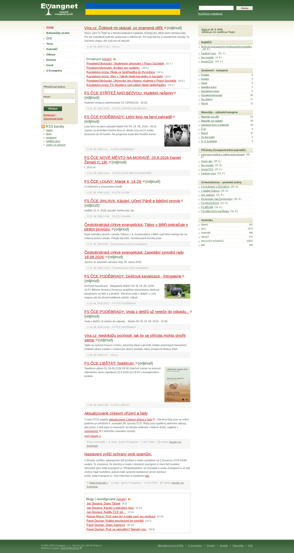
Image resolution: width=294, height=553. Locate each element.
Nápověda (238, 545)
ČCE (49, 38)
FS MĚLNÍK (207, 207)
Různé (204, 103)
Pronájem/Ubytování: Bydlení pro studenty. (113, 67)
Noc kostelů (207, 57)
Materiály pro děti (210, 116)
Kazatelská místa (210, 91)
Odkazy (51, 54)
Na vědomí (206, 99)
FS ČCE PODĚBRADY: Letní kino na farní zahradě (128, 117)
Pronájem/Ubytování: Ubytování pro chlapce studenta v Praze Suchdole (131, 80)
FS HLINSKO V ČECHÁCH (215, 186)
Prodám (205, 74)
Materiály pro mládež (212, 120)
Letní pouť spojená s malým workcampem (223, 154)
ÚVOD (50, 27)
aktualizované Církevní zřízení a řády (130, 419)
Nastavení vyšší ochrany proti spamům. (118, 454)
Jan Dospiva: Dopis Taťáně (103, 503)
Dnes (204, 29)
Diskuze (51, 59)
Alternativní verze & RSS (170, 545)
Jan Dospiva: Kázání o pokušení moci (110, 507)
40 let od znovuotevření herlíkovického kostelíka (226, 46)
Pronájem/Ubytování (211, 95)
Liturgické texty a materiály (215, 125)
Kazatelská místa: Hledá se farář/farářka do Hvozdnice (121, 72)
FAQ (250, 545)
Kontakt (224, 545)
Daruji (204, 83)
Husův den (206, 161)
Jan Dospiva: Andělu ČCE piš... (106, 512)
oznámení (51, 137)
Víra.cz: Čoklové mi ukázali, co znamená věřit (124, 28)
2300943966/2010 (69, 548)
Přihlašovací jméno (54, 87)
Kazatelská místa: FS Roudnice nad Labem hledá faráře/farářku (126, 85)
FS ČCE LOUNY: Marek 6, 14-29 (113, 181)
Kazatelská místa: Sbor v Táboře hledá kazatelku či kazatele (125, 76)
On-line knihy (208, 137)
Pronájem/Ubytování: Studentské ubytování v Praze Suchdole (125, 63)
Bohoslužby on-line (58, 33)
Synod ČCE (207, 61)
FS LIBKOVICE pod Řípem (215, 211)
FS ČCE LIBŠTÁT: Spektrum (109, 363)
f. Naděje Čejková (210, 190)
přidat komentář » (99, 482)
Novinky (211, 545)
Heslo (46, 96)
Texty (49, 43)
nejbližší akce (53, 141)
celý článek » (92, 436)
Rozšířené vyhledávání (210, 13)
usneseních (91, 431)
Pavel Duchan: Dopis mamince (106, 525)
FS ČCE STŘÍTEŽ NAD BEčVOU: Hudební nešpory (128, 93)
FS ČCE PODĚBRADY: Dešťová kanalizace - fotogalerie (132, 276)
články (49, 130)
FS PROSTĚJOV (210, 203)
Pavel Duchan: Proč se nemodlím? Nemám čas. (117, 529)
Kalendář (51, 49)
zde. (147, 475)
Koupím (205, 79)
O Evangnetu (54, 70)
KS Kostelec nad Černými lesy (217, 199)
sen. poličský (208, 195)
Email (49, 65)
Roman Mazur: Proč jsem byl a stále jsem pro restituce (121, 516)
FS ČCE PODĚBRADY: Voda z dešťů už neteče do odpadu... (136, 312)
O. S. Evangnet (209, 141)
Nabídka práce (209, 87)
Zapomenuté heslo (53, 118)
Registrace (49, 115)
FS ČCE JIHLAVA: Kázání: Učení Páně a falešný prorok (132, 201)
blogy (49, 134)
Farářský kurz (208, 53)
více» (107, 59)
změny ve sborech (56, 145)
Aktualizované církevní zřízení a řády (116, 413)
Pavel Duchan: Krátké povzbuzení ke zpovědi (115, 520)
